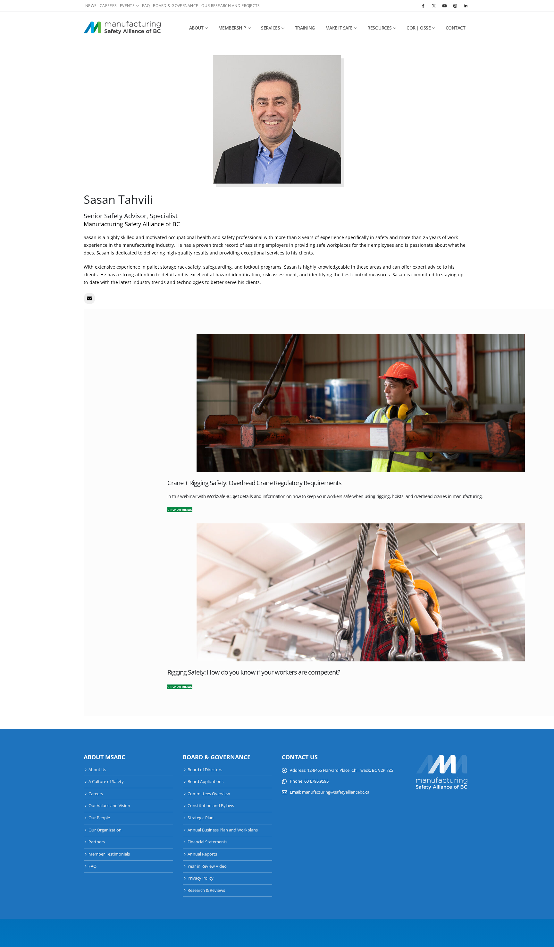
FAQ (146, 5)
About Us (97, 769)
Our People (99, 818)
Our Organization (105, 830)
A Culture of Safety (106, 781)
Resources (379, 28)
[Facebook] (423, 5)
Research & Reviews (206, 890)
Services (270, 28)
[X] (433, 5)
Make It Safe (339, 28)
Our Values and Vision (109, 805)
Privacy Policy (201, 878)
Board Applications (205, 781)
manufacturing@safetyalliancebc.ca (335, 792)
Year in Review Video (207, 866)
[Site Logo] (122, 28)
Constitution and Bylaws (211, 805)
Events (127, 5)
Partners (96, 842)
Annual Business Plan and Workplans (223, 830)
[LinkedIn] (465, 5)
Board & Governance (175, 5)
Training (305, 28)
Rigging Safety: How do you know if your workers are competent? (253, 672)
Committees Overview (209, 793)
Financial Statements (207, 842)
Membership (232, 28)
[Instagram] (454, 5)
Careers (108, 5)
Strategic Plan (201, 818)
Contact (456, 28)
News (91, 5)
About (196, 28)
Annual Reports (202, 854)
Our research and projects (230, 5)
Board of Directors (205, 769)
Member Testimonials (109, 854)
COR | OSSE (419, 28)
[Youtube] (444, 5)
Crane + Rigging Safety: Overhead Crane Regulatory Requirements (254, 482)
